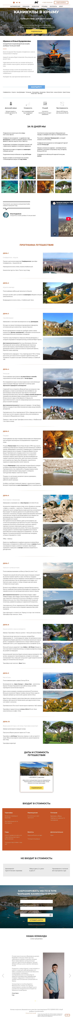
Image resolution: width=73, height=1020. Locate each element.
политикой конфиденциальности (36, 925)
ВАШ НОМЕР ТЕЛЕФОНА (28, 905)
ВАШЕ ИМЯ (23, 898)
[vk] (19, 3)
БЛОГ (61, 6)
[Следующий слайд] (70, 975)
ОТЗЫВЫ (44, 6)
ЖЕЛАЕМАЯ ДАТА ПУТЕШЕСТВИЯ (30, 912)
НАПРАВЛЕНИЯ (15, 6)
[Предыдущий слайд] (3, 975)
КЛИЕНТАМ (35, 6)
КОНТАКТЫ (53, 6)
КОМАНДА (26, 6)
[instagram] (14, 3)
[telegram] (17, 3)
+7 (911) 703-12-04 (47, 2)
